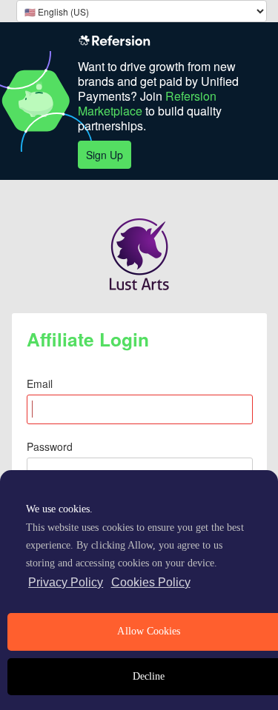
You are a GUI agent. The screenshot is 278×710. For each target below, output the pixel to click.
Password (50, 446)
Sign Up (104, 154)
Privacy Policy (65, 582)
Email (40, 383)
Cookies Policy (151, 582)
